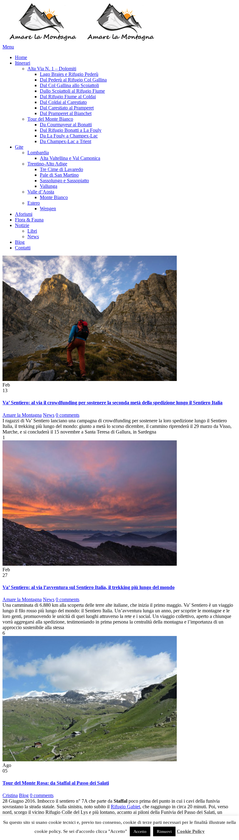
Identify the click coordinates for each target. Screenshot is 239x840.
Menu (8, 46)
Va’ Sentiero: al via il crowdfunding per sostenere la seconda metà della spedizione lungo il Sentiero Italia (112, 402)
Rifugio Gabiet (125, 806)
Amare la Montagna (22, 415)
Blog (24, 795)
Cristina (10, 795)
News (48, 415)
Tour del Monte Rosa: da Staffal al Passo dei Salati (55, 783)
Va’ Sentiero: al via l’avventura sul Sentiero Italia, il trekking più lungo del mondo (88, 587)
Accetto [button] (140, 831)
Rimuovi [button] (164, 831)
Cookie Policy (191, 831)
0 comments (67, 415)
